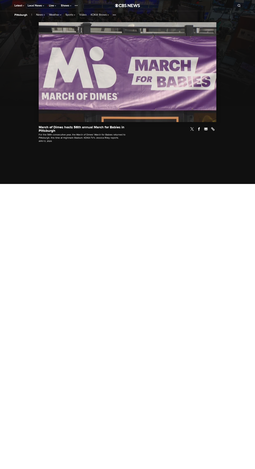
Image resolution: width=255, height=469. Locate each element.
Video (83, 14)
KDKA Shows (99, 14)
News (40, 14)
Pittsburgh (20, 15)
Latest (18, 5)
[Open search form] (239, 5)
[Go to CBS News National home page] (127, 5)
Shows (65, 5)
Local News (35, 5)
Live (52, 5)
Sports (69, 14)
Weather (54, 14)
